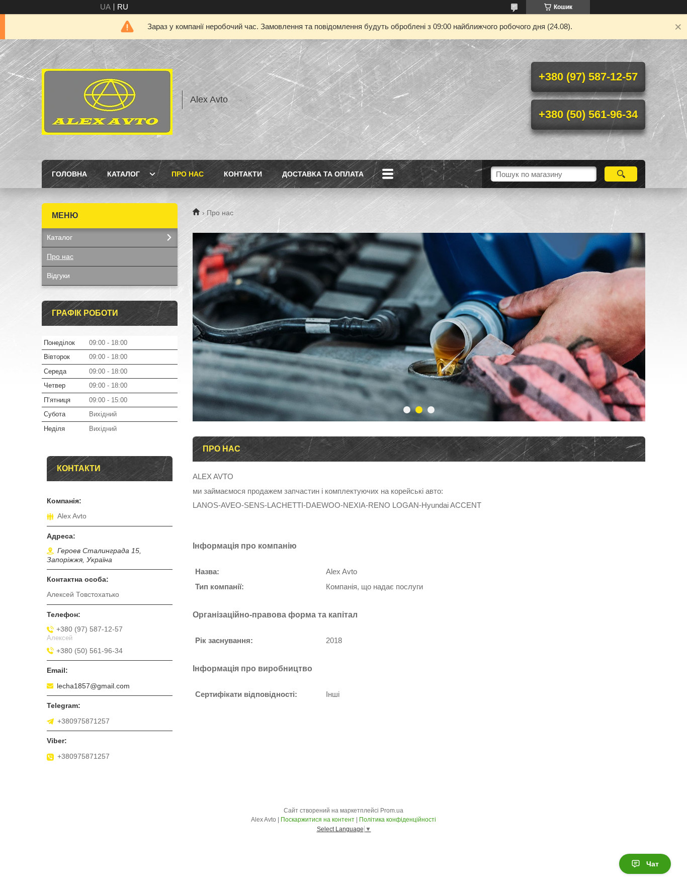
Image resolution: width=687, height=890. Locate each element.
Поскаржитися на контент (318, 819)
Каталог (123, 174)
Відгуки (58, 276)
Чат (652, 864)
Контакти (243, 174)
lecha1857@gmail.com (93, 686)
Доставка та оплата (323, 174)
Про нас (187, 174)
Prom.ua (391, 810)
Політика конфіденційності (397, 819)
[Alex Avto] (107, 99)
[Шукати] (621, 174)
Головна (69, 174)
